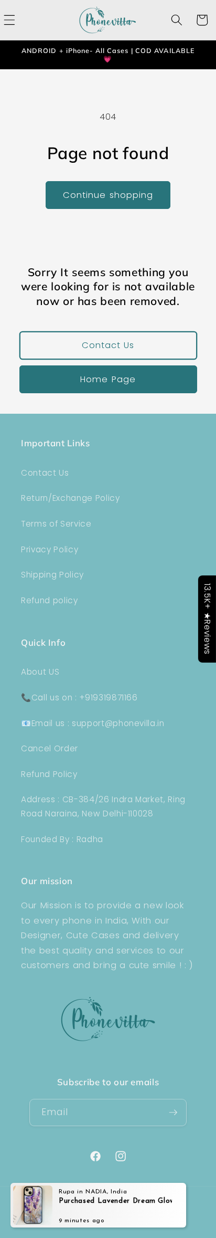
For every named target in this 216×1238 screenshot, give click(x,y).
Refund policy (49, 600)
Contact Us (108, 345)
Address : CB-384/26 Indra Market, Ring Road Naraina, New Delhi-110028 (103, 806)
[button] (176, 20)
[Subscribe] (173, 1112)
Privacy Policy (49, 549)
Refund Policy (49, 774)
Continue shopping (108, 195)
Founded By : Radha (62, 839)
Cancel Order (49, 748)
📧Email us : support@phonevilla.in (93, 723)
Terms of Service (56, 523)
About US (40, 671)
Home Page (108, 379)
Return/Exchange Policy (70, 497)
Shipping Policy (52, 574)
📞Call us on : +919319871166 (79, 697)
